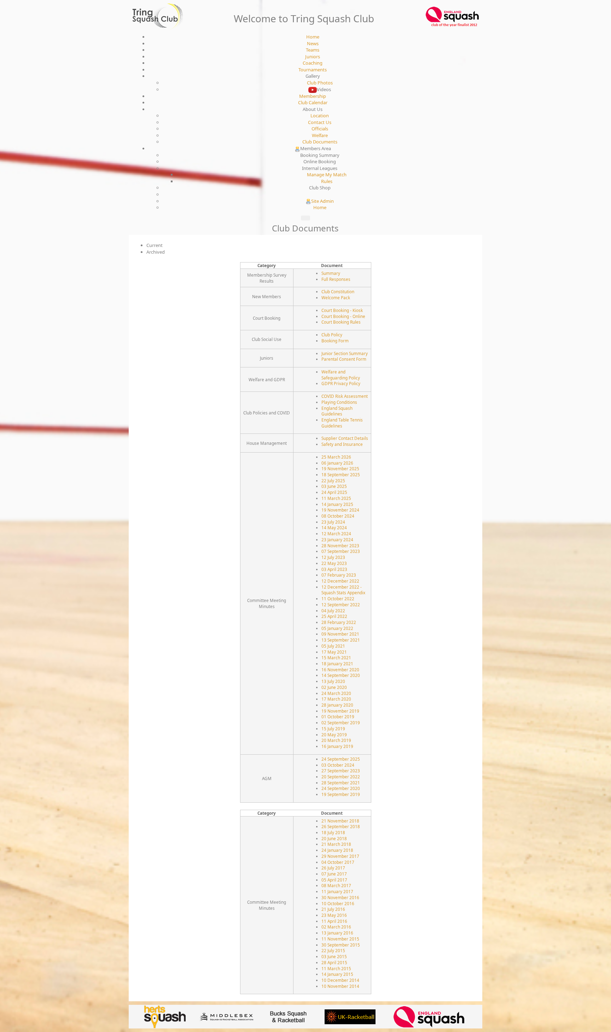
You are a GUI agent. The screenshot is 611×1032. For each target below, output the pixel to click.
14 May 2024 (334, 527)
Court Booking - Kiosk (342, 310)
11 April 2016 (334, 921)
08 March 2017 (336, 885)
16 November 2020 (340, 669)
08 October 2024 (337, 516)
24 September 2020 (340, 788)
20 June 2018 (334, 838)
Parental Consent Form (343, 359)
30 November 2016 (340, 897)
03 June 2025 (334, 486)
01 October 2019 (337, 716)
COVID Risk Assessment (344, 396)
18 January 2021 (337, 663)
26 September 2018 (340, 826)
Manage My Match (327, 174)
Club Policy (331, 334)
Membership (312, 96)
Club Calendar (312, 102)
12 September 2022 (340, 604)
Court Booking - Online (343, 316)
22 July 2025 (333, 480)
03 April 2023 (334, 569)
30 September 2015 (340, 945)
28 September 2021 (340, 782)
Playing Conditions (339, 402)
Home (312, 37)
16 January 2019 (337, 746)
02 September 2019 (340, 722)
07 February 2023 (338, 575)
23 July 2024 (333, 522)
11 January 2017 (337, 891)
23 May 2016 (334, 915)
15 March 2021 (336, 657)
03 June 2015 (334, 956)
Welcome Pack (335, 297)
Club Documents (319, 141)
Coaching (312, 63)
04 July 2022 (333, 610)
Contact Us (319, 122)
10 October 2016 (337, 903)
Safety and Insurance (342, 444)
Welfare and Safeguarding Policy (340, 375)
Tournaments (312, 69)
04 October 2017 (337, 862)
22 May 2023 (334, 563)
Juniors (312, 56)
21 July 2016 (333, 909)
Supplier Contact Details (344, 438)
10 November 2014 (340, 986)
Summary (330, 273)
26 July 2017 (333, 868)
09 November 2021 (340, 634)
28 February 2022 (338, 622)
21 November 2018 (340, 821)
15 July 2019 (333, 728)
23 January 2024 (337, 539)
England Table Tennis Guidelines (342, 423)
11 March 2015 (336, 968)
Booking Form (335, 340)
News (313, 43)
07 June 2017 (334, 874)
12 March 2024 (336, 533)
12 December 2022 (340, 581)
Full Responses (335, 279)
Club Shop (320, 187)
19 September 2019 (340, 794)
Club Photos (320, 82)
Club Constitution (337, 291)
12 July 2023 (333, 557)
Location (319, 115)
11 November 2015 (340, 939)
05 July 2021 (333, 646)
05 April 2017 (334, 880)
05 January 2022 (337, 628)
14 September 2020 (340, 675)
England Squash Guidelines (337, 411)
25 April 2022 (334, 616)
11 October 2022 (337, 598)
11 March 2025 (336, 498)
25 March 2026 (336, 457)
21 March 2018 (336, 844)
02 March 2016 (336, 927)
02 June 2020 (334, 687)
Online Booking (319, 161)
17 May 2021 (334, 652)
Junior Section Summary (344, 353)
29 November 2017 (340, 856)
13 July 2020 (333, 681)
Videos (324, 89)
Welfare (320, 135)
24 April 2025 (334, 492)
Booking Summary (319, 155)
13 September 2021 (340, 640)
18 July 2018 (333, 832)
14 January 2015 (337, 974)
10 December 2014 (340, 980)
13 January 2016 (337, 933)
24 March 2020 (336, 693)
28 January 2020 (337, 705)
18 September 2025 (340, 474)
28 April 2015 (334, 962)
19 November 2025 (340, 468)
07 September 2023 (340, 551)
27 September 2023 (340, 770)
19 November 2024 (340, 510)
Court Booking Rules (341, 322)
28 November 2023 (340, 545)
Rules (326, 181)
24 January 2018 (337, 850)
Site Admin (322, 201)
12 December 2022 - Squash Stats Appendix (343, 590)
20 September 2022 (340, 776)
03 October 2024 (337, 765)
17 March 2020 (336, 699)
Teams (312, 50)
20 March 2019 (336, 740)
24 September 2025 (340, 759)
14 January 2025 (337, 504)
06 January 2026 (337, 463)
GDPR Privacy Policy (340, 383)
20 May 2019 (334, 734)
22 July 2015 (333, 950)
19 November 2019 (340, 711)
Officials (320, 128)
